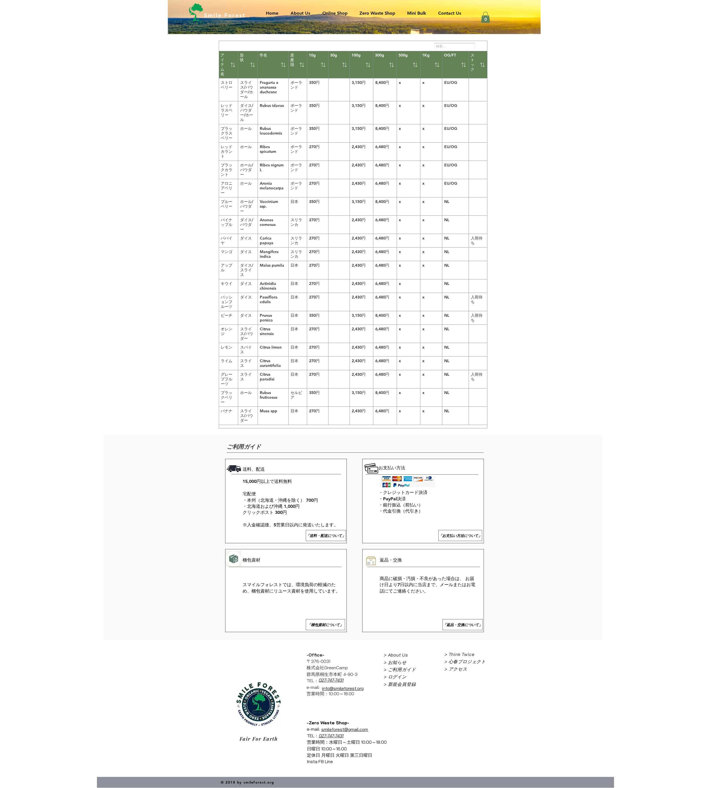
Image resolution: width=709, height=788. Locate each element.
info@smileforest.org (343, 688)
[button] (485, 17)
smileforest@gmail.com (344, 729)
